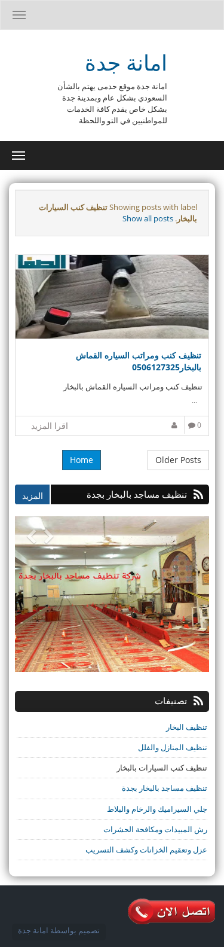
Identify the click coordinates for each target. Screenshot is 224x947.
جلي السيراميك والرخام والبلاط (157, 808)
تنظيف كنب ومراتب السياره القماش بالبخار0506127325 (138, 361)
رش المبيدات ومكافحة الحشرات (155, 829)
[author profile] (176, 425)
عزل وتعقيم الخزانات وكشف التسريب (146, 849)
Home (81, 459)
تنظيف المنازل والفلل (172, 747)
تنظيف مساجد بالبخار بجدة (164, 787)
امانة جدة (126, 62)
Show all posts (147, 218)
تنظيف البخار (186, 726)
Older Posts (178, 459)
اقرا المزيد (49, 425)
